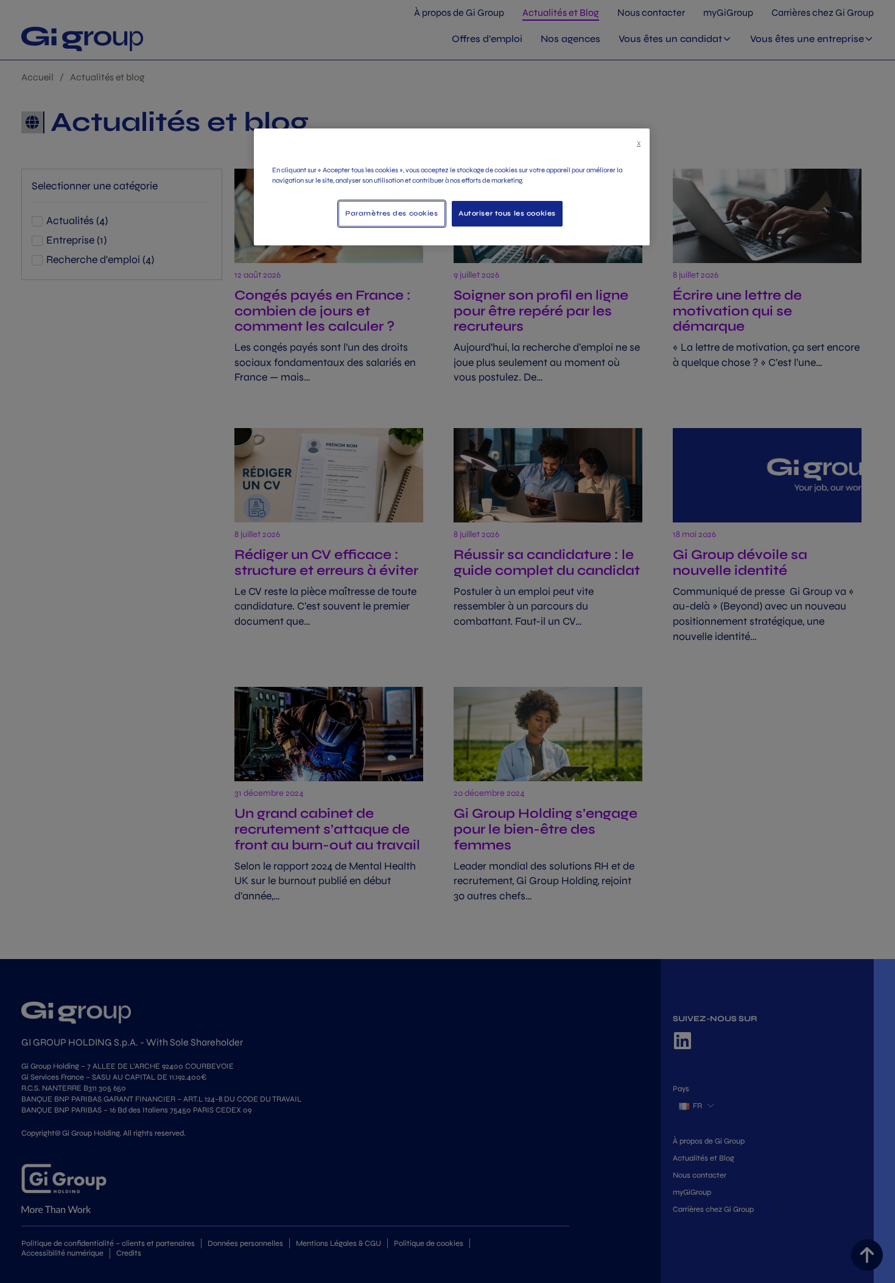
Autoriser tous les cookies (507, 213)
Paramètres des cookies (391, 213)
